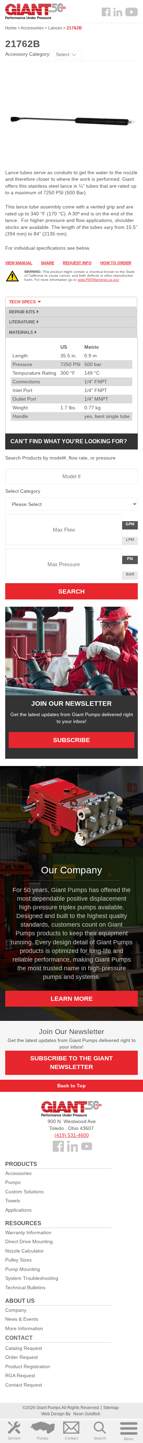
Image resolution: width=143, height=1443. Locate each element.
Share (47, 263)
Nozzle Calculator (24, 1251)
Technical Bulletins (25, 1287)
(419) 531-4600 (71, 1135)
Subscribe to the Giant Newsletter (71, 1062)
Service (14, 1438)
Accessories (32, 28)
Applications (18, 1210)
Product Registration (27, 1366)
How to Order (115, 263)
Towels (12, 1200)
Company (15, 1310)
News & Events (21, 1319)
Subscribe (71, 740)
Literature (22, 322)
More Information (24, 1328)
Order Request (21, 1357)
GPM (131, 525)
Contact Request (23, 1385)
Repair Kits (22, 312)
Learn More (72, 998)
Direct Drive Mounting (29, 1241)
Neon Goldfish (86, 1413)
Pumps (43, 1438)
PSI (132, 560)
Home (11, 28)
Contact (71, 1438)
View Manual (18, 263)
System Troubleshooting (31, 1278)
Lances (55, 28)
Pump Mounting (22, 1269)
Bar (130, 574)
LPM (132, 541)
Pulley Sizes (18, 1260)
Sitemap (111, 1408)
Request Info (77, 263)
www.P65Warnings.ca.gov (98, 280)
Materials (21, 332)
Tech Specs (22, 302)
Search (100, 1438)
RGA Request (20, 1375)
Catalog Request (23, 1348)
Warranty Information (28, 1232)
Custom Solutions (24, 1191)
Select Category (22, 491)
